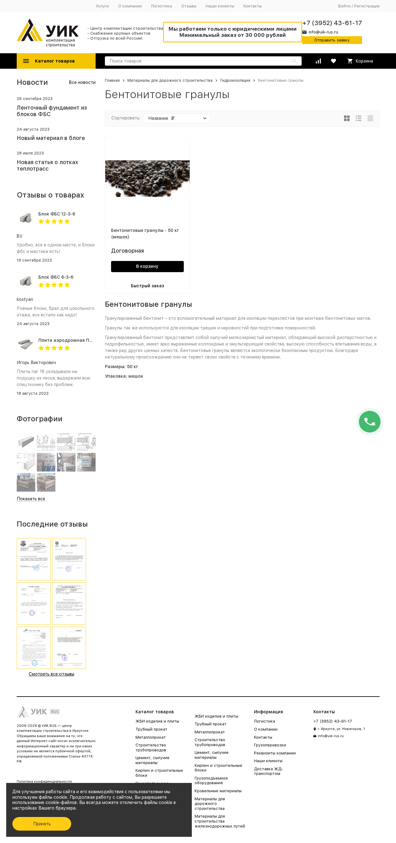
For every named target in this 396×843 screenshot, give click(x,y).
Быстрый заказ (147, 285)
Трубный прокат (151, 729)
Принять (42, 823)
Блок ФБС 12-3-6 (56, 213)
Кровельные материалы (218, 791)
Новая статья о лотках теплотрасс (47, 165)
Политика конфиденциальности (44, 782)
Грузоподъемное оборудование (211, 780)
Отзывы (188, 6)
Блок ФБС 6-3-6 (55, 277)
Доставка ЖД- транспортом (268, 771)
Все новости (82, 82)
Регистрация (367, 6)
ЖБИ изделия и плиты (157, 721)
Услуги (102, 6)
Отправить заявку (332, 40)
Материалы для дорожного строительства (170, 80)
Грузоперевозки (270, 745)
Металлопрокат (151, 737)
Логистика (161, 6)
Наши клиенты (220, 6)
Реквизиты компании (275, 753)
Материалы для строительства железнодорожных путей (220, 821)
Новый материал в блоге (51, 138)
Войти (344, 6)
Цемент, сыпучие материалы (153, 760)
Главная (112, 80)
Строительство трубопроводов (151, 747)
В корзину (147, 266)
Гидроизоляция (235, 80)
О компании (130, 6)
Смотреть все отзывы (51, 673)
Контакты (252, 6)
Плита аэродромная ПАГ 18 (69, 340)
